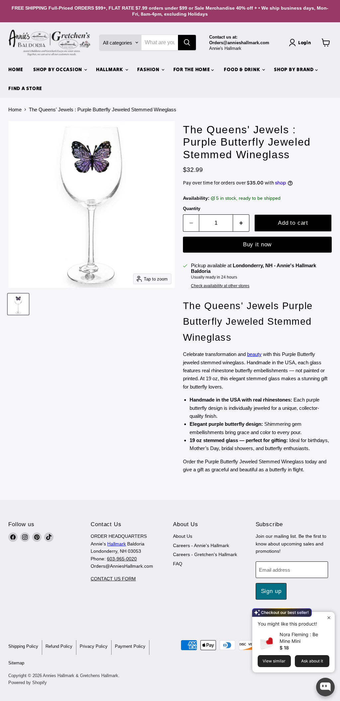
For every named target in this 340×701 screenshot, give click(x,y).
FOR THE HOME (192, 69)
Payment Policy (130, 646)
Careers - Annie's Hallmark (201, 545)
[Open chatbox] (325, 687)
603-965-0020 (122, 558)
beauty (254, 354)
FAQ (177, 563)
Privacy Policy (94, 646)
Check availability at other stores (220, 286)
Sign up (271, 591)
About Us (182, 536)
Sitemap (16, 662)
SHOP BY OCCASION (58, 69)
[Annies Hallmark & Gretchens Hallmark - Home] (49, 43)
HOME (15, 69)
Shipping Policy (23, 646)
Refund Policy (58, 646)
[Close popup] (329, 618)
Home (15, 109)
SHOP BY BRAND (294, 69)
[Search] (187, 42)
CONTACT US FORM (113, 578)
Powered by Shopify (27, 682)
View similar (274, 660)
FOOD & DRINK (242, 69)
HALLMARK (110, 69)
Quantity (191, 208)
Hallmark (116, 543)
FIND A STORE (25, 88)
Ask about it (312, 660)
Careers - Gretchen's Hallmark (205, 554)
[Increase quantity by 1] (241, 222)
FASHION (149, 69)
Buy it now (257, 244)
